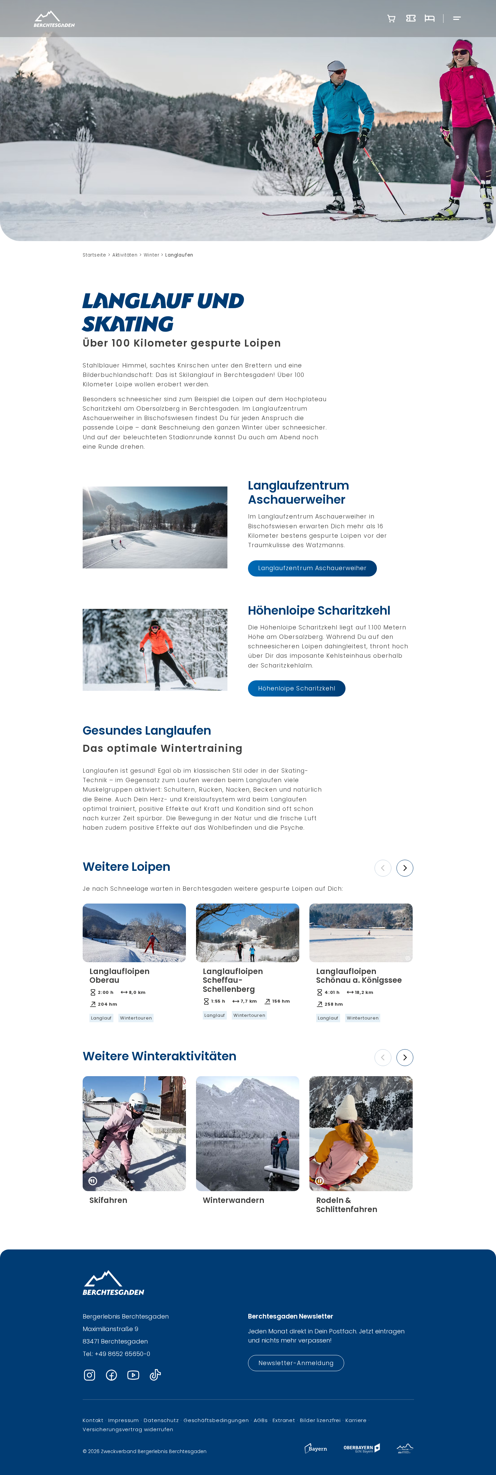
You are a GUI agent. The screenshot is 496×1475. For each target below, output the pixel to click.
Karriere (356, 1420)
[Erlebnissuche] (411, 18)
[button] (383, 868)
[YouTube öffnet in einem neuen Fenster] (133, 1375)
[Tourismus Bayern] (316, 1451)
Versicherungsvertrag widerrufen (128, 1429)
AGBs (261, 1420)
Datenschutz (161, 1420)
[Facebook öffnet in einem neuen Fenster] (111, 1375)
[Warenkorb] (391, 18)
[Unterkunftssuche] (429, 18)
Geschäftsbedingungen (216, 1420)
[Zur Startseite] (54, 18)
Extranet (284, 1420)
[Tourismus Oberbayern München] (362, 1451)
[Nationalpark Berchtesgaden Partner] (405, 1451)
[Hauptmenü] (457, 18)
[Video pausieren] (93, 1181)
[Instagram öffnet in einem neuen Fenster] (89, 1375)
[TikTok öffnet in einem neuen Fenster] (155, 1375)
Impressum (123, 1420)
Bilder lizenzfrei (320, 1420)
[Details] (134, 995)
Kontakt (93, 1420)
